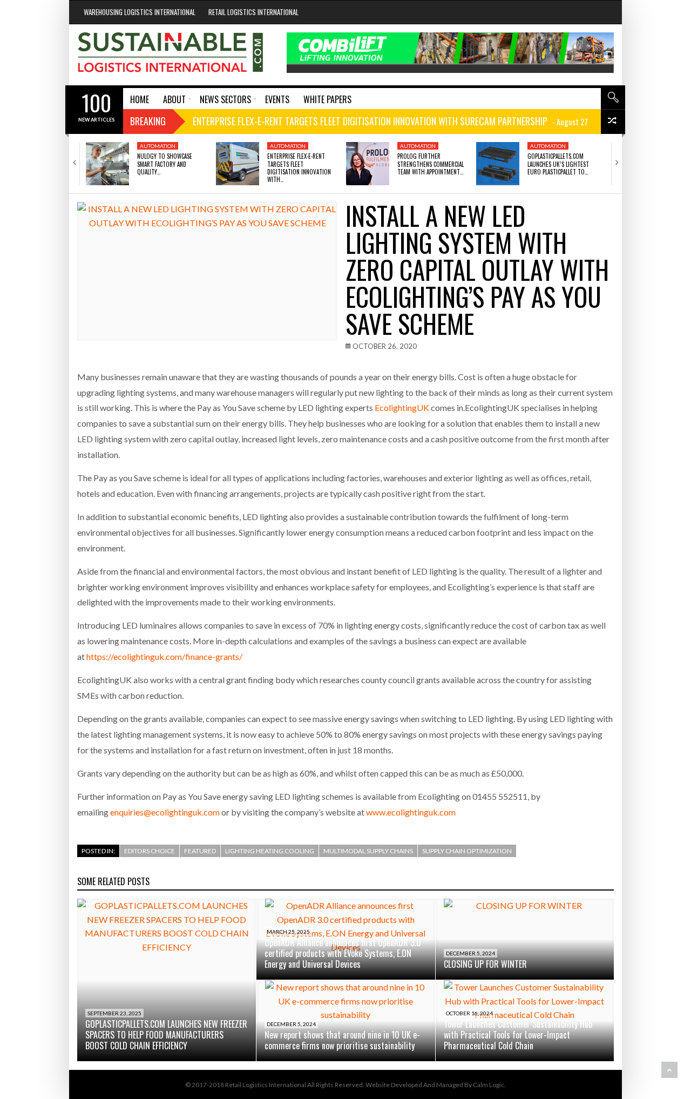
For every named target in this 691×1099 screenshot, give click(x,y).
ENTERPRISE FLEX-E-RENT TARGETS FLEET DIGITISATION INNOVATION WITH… (299, 168)
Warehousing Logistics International (139, 11)
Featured (200, 851)
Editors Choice (149, 851)
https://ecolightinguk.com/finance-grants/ (164, 656)
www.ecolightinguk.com (411, 812)
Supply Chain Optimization (467, 851)
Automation (157, 146)
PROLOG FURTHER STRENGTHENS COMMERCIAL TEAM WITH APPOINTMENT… (430, 164)
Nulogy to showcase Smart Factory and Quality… (164, 164)
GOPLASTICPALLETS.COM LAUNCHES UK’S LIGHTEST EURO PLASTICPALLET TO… (558, 164)
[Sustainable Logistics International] (171, 54)
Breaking (148, 121)
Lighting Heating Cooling (269, 851)
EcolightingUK (402, 407)
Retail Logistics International (253, 11)
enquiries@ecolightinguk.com (165, 812)
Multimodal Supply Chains (368, 851)
